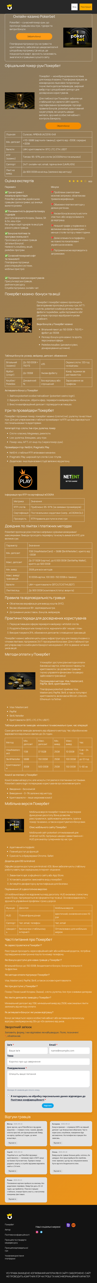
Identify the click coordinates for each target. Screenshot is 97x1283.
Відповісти (12, 1143)
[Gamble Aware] (73, 1226)
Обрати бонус (63, 125)
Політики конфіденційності (27, 1099)
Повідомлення (17, 1068)
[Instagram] (37, 1232)
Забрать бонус (34, 36)
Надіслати (48, 1106)
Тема (10, 1055)
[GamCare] (68, 1226)
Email (53, 1044)
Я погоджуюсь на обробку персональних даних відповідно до (48, 1098)
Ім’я (10, 1044)
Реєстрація (86, 6)
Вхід (74, 6)
